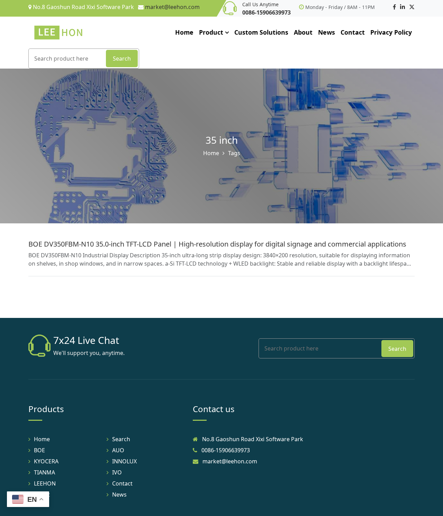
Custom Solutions (261, 32)
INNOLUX (124, 461)
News (326, 32)
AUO (118, 450)
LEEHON (45, 483)
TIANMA (44, 472)
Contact (353, 32)
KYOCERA (46, 461)
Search (122, 58)
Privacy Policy (391, 32)
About (303, 32)
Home (184, 32)
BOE (39, 450)
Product (211, 32)
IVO (117, 472)
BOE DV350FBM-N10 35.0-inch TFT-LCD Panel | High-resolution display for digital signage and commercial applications (217, 244)
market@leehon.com (172, 7)
